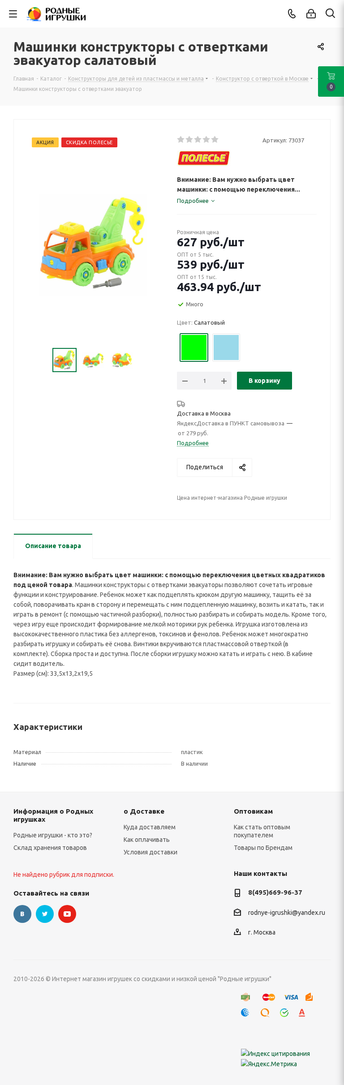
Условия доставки (150, 852)
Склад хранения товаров (50, 847)
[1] (181, 139)
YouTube (67, 914)
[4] (206, 139)
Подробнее (193, 443)
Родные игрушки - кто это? (52, 835)
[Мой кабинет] (311, 13)
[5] (215, 139)
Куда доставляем (150, 827)
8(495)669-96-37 (275, 892)
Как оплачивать (147, 839)
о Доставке (144, 811)
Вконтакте (22, 914)
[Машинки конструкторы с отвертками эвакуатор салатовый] (93, 244)
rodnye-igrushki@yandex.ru (286, 912)
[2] (189, 139)
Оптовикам (253, 811)
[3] (198, 139)
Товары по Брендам (263, 847)
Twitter (45, 914)
